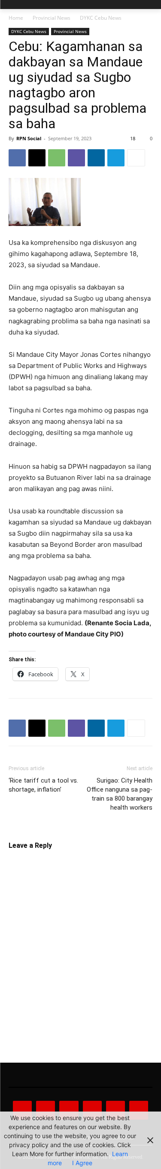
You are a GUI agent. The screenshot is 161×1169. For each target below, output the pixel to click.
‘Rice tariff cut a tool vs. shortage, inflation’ (43, 785)
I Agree (82, 1162)
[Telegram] (116, 157)
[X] (37, 157)
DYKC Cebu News (101, 17)
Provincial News (51, 17)
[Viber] (76, 157)
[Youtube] (138, 1110)
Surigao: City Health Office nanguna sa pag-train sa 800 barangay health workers (119, 794)
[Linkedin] (96, 157)
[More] (136, 157)
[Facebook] (17, 157)
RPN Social (28, 138)
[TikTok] (92, 1110)
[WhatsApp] (56, 157)
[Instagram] (45, 1110)
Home (16, 17)
